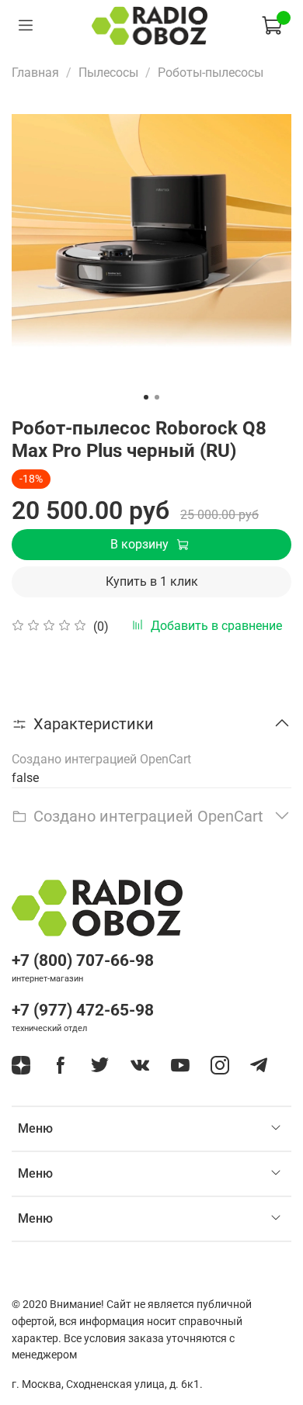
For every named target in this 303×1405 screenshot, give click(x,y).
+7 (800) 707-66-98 (83, 960)
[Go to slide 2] (157, 397)
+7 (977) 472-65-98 (83, 1010)
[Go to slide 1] (146, 397)
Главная (35, 72)
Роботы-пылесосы (210, 72)
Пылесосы (108, 72)
